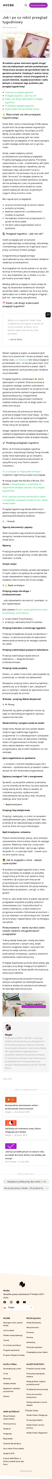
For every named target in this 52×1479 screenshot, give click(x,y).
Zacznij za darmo (38, 5)
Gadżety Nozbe (9, 1383)
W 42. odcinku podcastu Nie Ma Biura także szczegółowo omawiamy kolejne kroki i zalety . (25, 500)
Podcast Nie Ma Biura (12, 1444)
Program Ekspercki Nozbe (13, 1355)
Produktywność (10, 27)
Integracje (7, 1434)
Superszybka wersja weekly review (22, 109)
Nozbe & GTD (8, 1453)
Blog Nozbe (7, 1439)
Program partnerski (11, 1350)
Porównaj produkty (34, 1420)
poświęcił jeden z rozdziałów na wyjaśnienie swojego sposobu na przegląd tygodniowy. (23, 487)
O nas (5, 1373)
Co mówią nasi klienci (12, 1345)
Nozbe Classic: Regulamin (37, 1433)
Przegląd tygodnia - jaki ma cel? (20, 95)
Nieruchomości (33, 1327)
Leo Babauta (21, 359)
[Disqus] (26, 1234)
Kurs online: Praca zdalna (13, 1448)
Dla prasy (7, 1378)
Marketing (31, 1342)
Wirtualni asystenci (34, 1347)
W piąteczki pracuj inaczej (37, 1389)
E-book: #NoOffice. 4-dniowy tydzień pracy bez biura (13, 1461)
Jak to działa (8, 1330)
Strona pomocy (9, 1424)
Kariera (6, 1396)
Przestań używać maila (36, 1368)
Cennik (6, 1340)
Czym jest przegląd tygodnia (19, 92)
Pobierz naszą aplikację (12, 1335)
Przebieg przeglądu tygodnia (19, 105)
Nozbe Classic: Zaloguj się (37, 1415)
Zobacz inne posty (26, 1174)
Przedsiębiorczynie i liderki (37, 1352)
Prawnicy (30, 1332)
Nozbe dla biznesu (34, 1322)
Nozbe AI (7, 1429)
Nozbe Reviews (26, 1471)
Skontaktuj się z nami (12, 1368)
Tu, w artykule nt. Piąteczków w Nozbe (22, 471)
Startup (30, 1337)
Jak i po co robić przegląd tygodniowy (25, 20)
